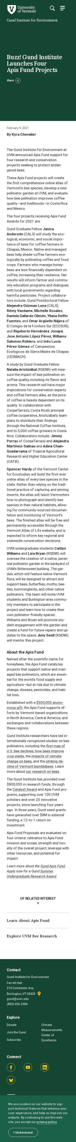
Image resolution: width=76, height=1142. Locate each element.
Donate (11, 1025)
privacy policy (47, 1122)
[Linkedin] (45, 1067)
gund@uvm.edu (18, 999)
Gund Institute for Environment (32, 20)
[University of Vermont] (21, 13)
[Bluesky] (11, 1080)
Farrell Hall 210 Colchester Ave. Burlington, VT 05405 (21, 988)
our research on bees (42, 771)
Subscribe (14, 1039)
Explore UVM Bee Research (32, 936)
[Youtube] (28, 1067)
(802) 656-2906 (17, 1004)
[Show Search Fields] (52, 8)
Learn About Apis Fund (28, 920)
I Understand (23, 1132)
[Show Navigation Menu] (62, 8)
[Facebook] (11, 1067)
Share (11, 80)
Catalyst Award (25, 789)
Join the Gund (16, 1032)
